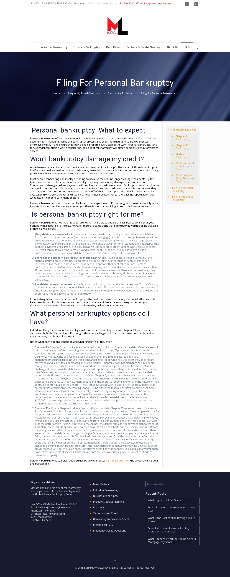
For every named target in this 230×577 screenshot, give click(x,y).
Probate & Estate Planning (108, 501)
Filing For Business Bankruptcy (182, 198)
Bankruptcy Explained (120, 93)
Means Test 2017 (103, 525)
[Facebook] (113, 572)
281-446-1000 (126, 3)
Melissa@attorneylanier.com (156, 3)
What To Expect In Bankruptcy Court (185, 166)
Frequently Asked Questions (84, 93)
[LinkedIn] (117, 572)
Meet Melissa (101, 484)
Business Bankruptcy (105, 496)
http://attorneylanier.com (50, 513)
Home (56, 93)
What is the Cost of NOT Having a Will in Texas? (171, 519)
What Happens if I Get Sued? (164, 500)
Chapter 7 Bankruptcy (182, 138)
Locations (99, 507)
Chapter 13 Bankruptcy (182, 146)
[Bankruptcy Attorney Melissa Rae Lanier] (115, 26)
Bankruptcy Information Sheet (111, 519)
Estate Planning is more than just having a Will (171, 509)
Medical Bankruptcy (182, 155)
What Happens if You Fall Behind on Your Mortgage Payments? (172, 540)
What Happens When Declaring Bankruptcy (185, 178)
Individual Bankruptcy (106, 490)
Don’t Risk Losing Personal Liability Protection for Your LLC (168, 530)
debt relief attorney (117, 460)
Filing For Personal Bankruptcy (182, 189)
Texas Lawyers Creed (105, 513)
